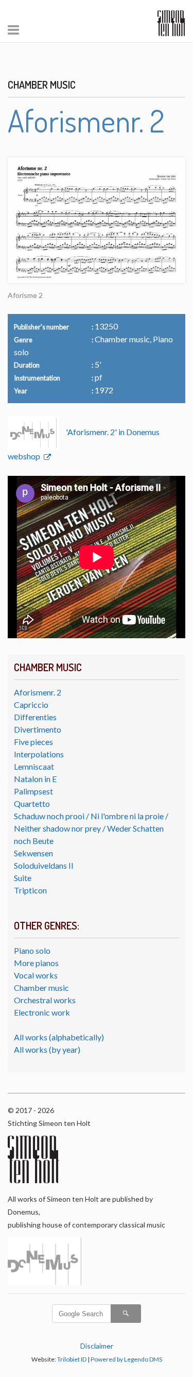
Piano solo (32, 950)
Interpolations (39, 754)
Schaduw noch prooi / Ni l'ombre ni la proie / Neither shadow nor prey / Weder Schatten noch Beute (91, 828)
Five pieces (33, 741)
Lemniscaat (34, 766)
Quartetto (32, 803)
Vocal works (36, 975)
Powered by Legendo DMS (126, 1359)
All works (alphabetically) (59, 1037)
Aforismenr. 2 (37, 692)
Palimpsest (33, 791)
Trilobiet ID (71, 1359)
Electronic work (42, 1012)
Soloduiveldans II (44, 865)
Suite (22, 878)
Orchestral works (45, 1000)
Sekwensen (33, 853)
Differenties (35, 717)
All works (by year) (47, 1049)
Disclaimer (96, 1345)
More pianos (36, 963)
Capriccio (31, 704)
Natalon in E (35, 779)
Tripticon (30, 890)
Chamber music (41, 987)
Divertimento (37, 729)
